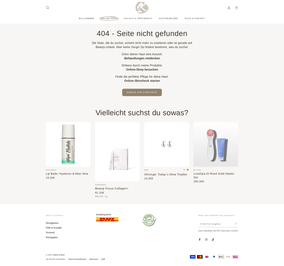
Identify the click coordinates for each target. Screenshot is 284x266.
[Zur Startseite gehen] (142, 8)
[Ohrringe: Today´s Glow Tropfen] (166, 144)
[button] (47, 7)
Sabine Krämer (59, 255)
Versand (50, 232)
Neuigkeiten (52, 223)
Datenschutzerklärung (77, 259)
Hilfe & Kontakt (54, 228)
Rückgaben (52, 237)
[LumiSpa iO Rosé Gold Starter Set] (215, 144)
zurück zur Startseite (142, 92)
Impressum (93, 259)
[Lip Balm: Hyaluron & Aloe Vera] (68, 144)
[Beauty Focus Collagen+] (117, 152)
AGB (103, 259)
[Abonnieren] (236, 224)
